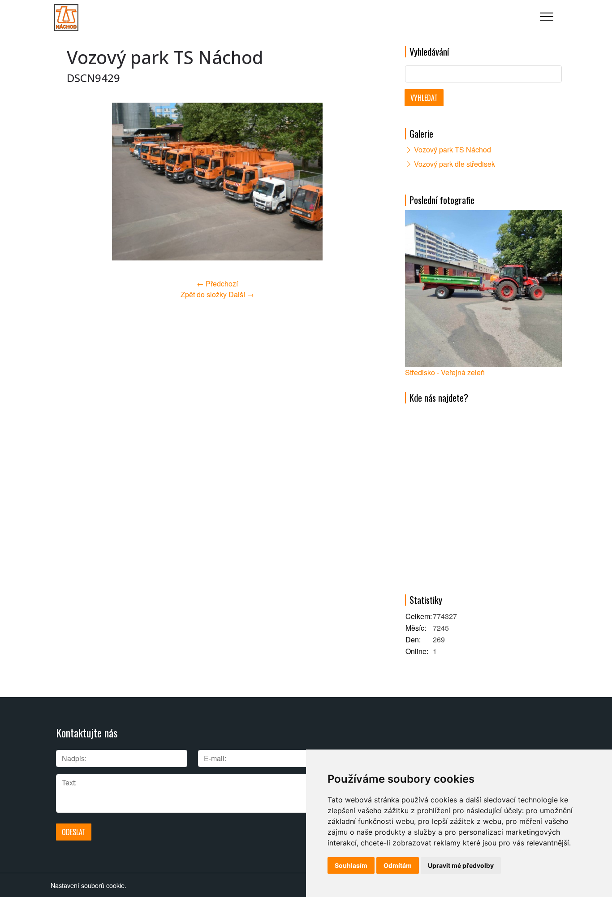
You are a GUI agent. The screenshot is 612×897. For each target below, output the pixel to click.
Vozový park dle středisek (454, 164)
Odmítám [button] (398, 865)
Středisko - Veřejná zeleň (445, 372)
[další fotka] (353, 181)
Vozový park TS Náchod (452, 149)
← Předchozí (217, 283)
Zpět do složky (204, 294)
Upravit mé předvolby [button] (461, 865)
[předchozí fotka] (81, 181)
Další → (241, 294)
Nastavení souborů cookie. (88, 885)
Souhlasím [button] (351, 865)
